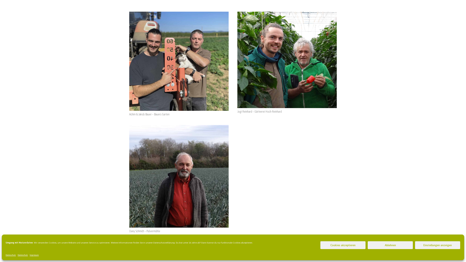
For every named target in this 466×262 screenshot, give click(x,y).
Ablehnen (390, 245)
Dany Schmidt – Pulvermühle (144, 231)
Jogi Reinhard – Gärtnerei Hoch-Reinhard (259, 111)
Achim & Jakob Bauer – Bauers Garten (149, 114)
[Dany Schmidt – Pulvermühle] (179, 127)
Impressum (34, 255)
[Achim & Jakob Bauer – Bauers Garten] (179, 13)
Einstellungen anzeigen (437, 245)
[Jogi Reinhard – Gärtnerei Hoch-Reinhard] (287, 13)
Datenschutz (11, 255)
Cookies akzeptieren (343, 245)
